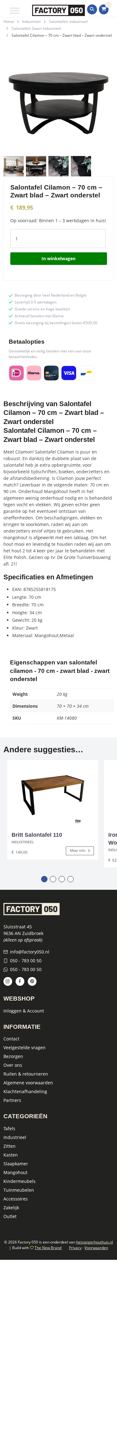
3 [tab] (62, 879)
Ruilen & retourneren (25, 1074)
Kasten (10, 1155)
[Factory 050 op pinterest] (32, 981)
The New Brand (48, 1247)
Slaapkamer (15, 1164)
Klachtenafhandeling (25, 1091)
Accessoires (15, 1199)
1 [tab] (44, 879)
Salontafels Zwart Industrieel (36, 28)
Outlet (10, 1216)
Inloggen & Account (23, 1011)
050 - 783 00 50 (25, 961)
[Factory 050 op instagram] (7, 981)
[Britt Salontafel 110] (52, 793)
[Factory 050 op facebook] (20, 981)
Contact (11, 1039)
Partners (12, 1100)
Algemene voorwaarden (28, 1083)
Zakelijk (11, 1208)
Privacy (75, 1247)
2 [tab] (53, 879)
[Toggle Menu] (15, 10)
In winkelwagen (58, 258)
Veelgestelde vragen (24, 1047)
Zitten (9, 1146)
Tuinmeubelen (18, 1190)
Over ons (12, 1065)
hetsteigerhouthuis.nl (94, 1242)
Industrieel (31, 21)
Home (8, 21)
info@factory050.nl (29, 952)
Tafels (9, 1128)
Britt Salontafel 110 (37, 835)
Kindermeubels (19, 1181)
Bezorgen (13, 1056)
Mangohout (15, 1172)
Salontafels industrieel (68, 21)
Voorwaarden (96, 1247)
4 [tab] (70, 879)
